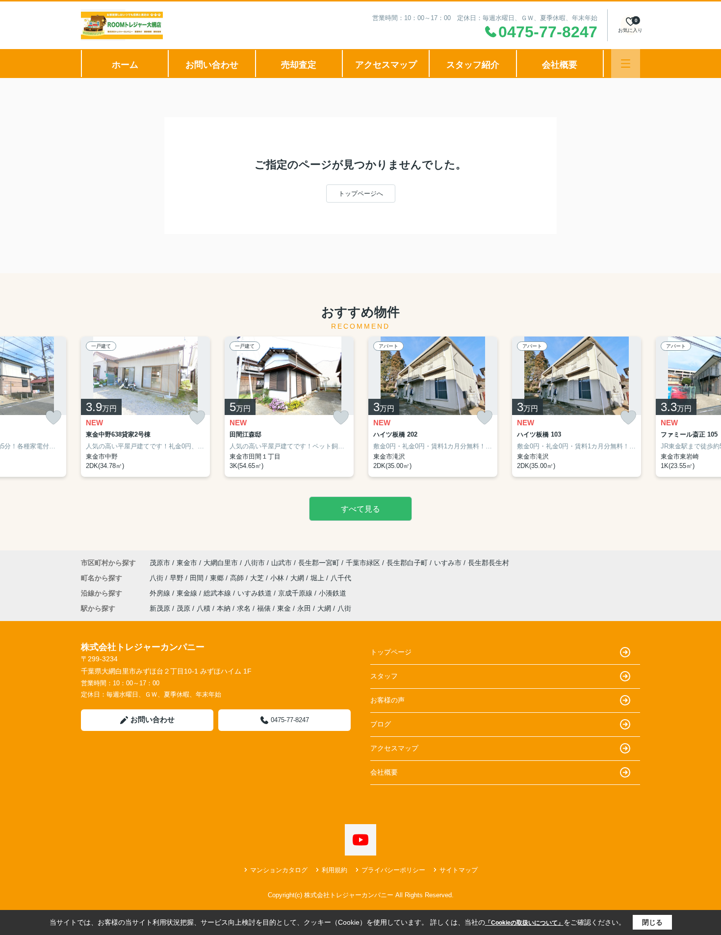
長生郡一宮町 (318, 563)
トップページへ (360, 193)
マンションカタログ (279, 870)
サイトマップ (458, 870)
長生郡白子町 (407, 563)
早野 (177, 578)
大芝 (258, 578)
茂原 (183, 608)
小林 (278, 578)
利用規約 (334, 870)
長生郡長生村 (488, 563)
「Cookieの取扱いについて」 (524, 922)
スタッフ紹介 (472, 65)
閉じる (652, 922)
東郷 (218, 578)
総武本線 (218, 593)
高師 (238, 578)
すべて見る (360, 509)
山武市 (281, 563)
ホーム (125, 65)
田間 (198, 578)
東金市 (187, 563)
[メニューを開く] (625, 63)
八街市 (254, 563)
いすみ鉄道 (255, 593)
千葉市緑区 (363, 563)
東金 (284, 608)
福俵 (264, 608)
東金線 (188, 593)
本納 (224, 608)
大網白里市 (221, 563)
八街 (157, 578)
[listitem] (145, 407)
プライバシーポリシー (393, 870)
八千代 (341, 578)
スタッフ (384, 676)
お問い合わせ (211, 65)
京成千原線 (296, 593)
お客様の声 (387, 700)
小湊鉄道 (332, 593)
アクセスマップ (386, 65)
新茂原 (160, 608)
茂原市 (160, 563)
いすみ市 (448, 563)
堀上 (318, 578)
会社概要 (559, 65)
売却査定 (298, 65)
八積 (203, 608)
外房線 (161, 593)
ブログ (380, 724)
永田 (304, 608)
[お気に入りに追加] (53, 418)
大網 (298, 578)
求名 (244, 608)
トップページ (391, 652)
